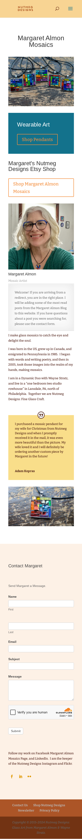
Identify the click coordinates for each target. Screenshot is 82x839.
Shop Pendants (37, 139)
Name (12, 596)
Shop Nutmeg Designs (49, 805)
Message (15, 676)
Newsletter (26, 810)
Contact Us (20, 805)
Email (12, 641)
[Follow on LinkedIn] (20, 776)
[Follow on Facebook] (11, 776)
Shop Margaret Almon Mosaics (36, 187)
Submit (16, 731)
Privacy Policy (49, 810)
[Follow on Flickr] (29, 776)
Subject (14, 659)
